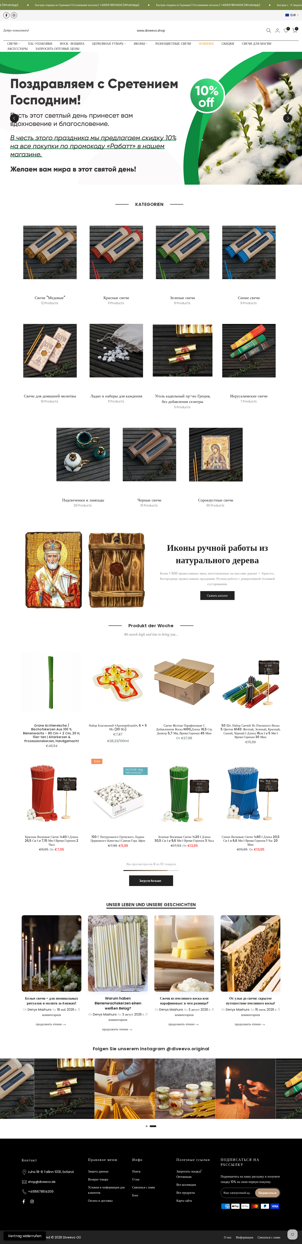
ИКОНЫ (139, 44)
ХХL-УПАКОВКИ (40, 44)
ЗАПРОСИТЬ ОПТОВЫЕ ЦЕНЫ (57, 49)
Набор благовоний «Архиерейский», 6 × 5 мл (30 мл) (118, 727)
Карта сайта (184, 1200)
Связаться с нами (143, 1187)
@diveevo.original (187, 1049)
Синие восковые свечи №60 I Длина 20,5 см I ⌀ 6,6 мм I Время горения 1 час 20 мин (250, 841)
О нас (136, 1179)
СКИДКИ (228, 44)
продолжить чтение (74, 1029)
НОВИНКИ (206, 44)
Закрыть (297, 5)
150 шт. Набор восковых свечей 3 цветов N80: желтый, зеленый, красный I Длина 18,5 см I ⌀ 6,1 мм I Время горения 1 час (38, 1222)
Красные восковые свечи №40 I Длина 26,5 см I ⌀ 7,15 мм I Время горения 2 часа (51, 841)
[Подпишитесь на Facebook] (6, 15)
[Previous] (14, 118)
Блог (135, 1195)
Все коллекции (186, 1184)
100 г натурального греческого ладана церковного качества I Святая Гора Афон (118, 839)
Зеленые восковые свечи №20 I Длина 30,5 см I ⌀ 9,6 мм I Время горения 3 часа (184, 839)
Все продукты (185, 1192)
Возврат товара (98, 1179)
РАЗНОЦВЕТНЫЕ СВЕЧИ (173, 44)
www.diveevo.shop (151, 30)
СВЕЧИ (12, 44)
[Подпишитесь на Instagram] (14, 15)
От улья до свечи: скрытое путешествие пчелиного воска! (209, 1001)
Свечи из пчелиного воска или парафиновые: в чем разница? (143, 1001)
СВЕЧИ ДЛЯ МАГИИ (256, 44)
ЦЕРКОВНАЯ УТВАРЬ (107, 44)
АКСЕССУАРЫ (17, 49)
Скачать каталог (217, 595)
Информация (244, 1237)
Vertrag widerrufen (24, 1235)
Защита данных (98, 1171)
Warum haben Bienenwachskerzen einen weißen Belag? (77, 1003)
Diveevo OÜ (72, 1237)
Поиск (136, 1171)
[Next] (287, 118)
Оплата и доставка (100, 1200)
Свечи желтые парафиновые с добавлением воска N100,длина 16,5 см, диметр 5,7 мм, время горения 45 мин (184, 729)
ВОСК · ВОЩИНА (72, 44)
